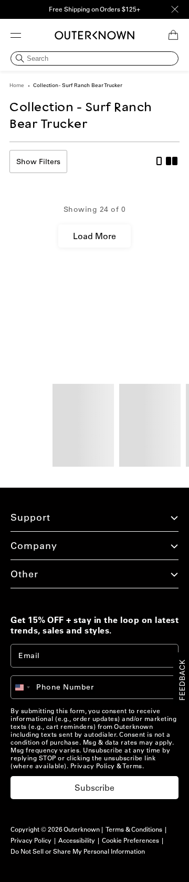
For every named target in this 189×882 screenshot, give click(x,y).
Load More (94, 236)
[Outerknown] (94, 35)
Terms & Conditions (134, 829)
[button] (15, 35)
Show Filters (38, 161)
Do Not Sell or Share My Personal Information (77, 851)
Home (16, 85)
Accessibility (76, 840)
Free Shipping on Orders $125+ (94, 9)
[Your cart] (173, 35)
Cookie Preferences (130, 840)
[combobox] (27, 687)
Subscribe (94, 787)
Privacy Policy (92, 766)
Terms (132, 766)
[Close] (174, 9)
